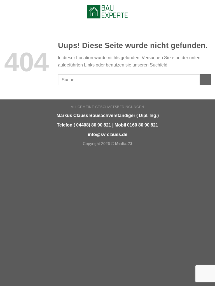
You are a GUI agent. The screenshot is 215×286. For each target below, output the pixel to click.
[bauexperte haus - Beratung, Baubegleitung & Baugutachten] (107, 11)
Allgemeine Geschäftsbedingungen (107, 107)
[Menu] (7, 12)
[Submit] (205, 79)
